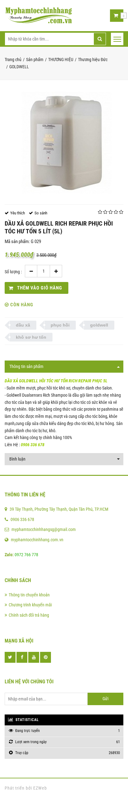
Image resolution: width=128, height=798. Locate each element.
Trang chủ (13, 59)
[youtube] (33, 657)
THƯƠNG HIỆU (60, 59)
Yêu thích (17, 213)
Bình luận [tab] (17, 458)
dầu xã (23, 325)
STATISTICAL (26, 720)
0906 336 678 (22, 519)
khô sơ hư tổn (31, 337)
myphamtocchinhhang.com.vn (37, 539)
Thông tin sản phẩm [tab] (26, 366)
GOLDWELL (19, 66)
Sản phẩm (34, 59)
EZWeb (40, 788)
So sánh (40, 213)
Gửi (105, 698)
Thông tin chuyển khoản (29, 594)
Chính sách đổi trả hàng (29, 615)
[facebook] (21, 657)
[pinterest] (45, 657)
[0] (116, 15)
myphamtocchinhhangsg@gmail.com (43, 529)
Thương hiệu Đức (92, 59)
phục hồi (60, 325)
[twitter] (10, 657)
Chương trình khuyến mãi (30, 604)
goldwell (99, 325)
